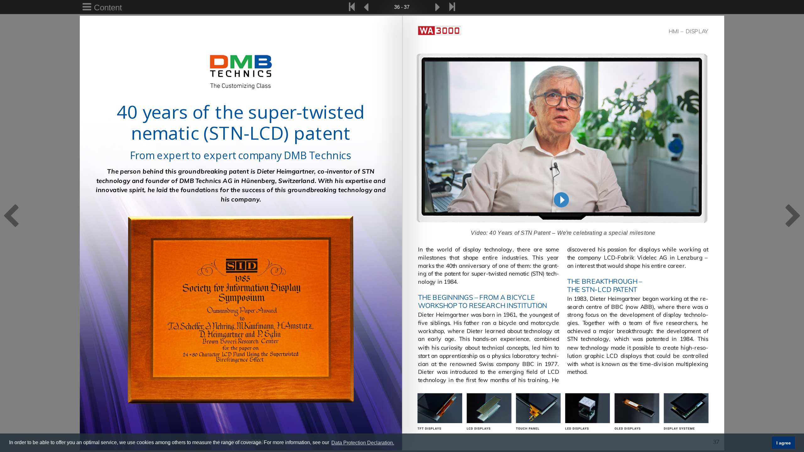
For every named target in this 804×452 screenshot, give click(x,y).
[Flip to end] (452, 7)
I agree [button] (783, 442)
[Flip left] (366, 7)
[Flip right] (437, 7)
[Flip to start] (352, 7)
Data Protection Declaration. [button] (362, 442)
